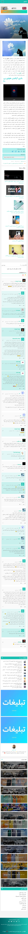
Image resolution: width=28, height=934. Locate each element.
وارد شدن (3, 265)
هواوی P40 (8, 163)
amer (12, 485)
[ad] (14, 703)
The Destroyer (16, 452)
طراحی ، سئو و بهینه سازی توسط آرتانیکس (17, 931)
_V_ (15, 430)
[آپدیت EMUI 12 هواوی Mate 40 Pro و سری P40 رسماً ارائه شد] (15, 190)
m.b (10, 310)
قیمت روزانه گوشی (22, 892)
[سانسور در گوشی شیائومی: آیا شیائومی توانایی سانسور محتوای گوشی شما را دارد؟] (19, 205)
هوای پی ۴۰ (5, 163)
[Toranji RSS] (9, 921)
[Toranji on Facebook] (19, 921)
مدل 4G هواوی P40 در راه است (18, 241)
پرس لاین (24, 905)
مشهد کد (4, 931)
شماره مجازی (23, 909)
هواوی (11, 33)
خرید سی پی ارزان (22, 902)
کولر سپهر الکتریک (22, 903)
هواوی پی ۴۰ (18, 73)
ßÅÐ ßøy (11, 394)
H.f (12, 612)
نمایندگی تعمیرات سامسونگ (21, 896)
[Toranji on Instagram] (14, 921)
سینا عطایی (17, 31)
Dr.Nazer (11, 321)
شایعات (14, 33)
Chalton (11, 475)
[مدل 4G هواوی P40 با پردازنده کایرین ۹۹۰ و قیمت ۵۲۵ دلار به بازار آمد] (16, 219)
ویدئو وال (24, 907)
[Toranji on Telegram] (11, 921)
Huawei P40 (21, 163)
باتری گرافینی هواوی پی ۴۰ (14, 163)
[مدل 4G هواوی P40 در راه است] (16, 234)
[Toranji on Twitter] (16, 921)
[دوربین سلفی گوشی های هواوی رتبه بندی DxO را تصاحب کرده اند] (16, 249)
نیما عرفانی (14, 454)
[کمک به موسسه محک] (14, 8)
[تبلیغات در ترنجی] (14, 11)
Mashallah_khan (13, 363)
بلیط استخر (24, 900)
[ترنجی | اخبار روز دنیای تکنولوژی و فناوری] (25, 1)
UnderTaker (11, 294)
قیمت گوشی (23, 898)
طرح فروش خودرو (22, 894)
